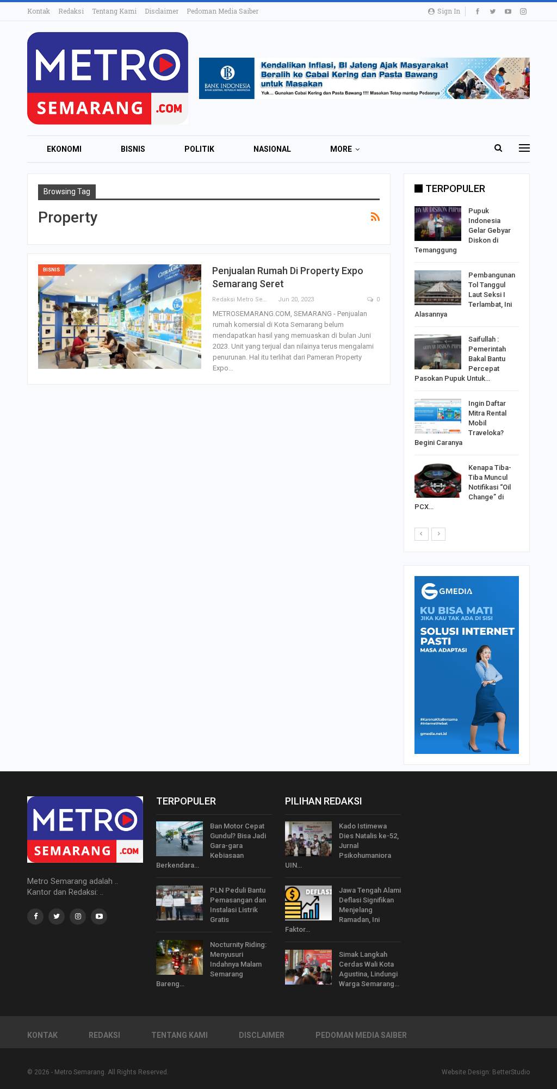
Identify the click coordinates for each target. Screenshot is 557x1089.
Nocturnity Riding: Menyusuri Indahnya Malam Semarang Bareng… (211, 964)
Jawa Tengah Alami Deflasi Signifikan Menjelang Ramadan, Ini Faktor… (343, 909)
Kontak (38, 11)
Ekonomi (64, 149)
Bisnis (133, 149)
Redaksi (71, 11)
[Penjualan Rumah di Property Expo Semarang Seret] (119, 316)
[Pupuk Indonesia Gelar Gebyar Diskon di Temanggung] (437, 223)
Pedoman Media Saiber (222, 11)
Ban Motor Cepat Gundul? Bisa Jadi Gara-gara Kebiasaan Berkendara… (211, 845)
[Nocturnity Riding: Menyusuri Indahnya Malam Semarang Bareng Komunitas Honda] (179, 957)
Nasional (272, 149)
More (341, 149)
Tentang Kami (114, 11)
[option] (466, 361)
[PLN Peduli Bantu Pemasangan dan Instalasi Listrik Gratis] (179, 903)
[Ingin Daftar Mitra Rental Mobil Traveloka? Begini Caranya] (437, 416)
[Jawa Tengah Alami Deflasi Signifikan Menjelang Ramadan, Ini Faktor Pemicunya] (308, 903)
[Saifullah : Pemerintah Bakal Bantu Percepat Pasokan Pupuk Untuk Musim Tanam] (437, 352)
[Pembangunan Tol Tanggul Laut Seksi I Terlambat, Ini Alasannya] (437, 287)
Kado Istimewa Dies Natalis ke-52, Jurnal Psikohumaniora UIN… (342, 845)
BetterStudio (511, 1072)
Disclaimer (161, 11)
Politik (199, 149)
